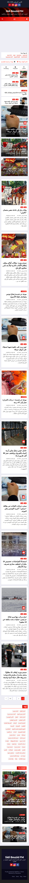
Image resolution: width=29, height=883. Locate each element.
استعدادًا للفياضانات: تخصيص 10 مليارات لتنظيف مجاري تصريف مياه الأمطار (15, 564)
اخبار (17, 81)
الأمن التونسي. (9, 717)
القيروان (18, 726)
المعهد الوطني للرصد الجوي (18, 729)
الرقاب (15, 723)
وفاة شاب (11, 759)
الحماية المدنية (24, 57)
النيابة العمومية (17, 57)
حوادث (7, 741)
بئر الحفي (9, 732)
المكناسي (8, 729)
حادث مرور (9, 55)
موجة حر (23, 756)
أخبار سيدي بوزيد (9, 57)
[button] (2, 19)
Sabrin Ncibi (9, 134)
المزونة (12, 726)
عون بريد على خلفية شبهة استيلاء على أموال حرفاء (14, 837)
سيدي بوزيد (19, 55)
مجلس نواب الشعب (20, 753)
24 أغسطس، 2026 (21, 153)
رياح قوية (14, 744)
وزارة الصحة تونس (14, 756)
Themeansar (18, 873)
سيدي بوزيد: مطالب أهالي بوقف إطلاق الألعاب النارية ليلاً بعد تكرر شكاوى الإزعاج (10, 85)
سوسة (23, 747)
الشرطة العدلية (7, 723)
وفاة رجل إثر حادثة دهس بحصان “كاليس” (15, 782)
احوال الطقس (24, 90)
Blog (21, 876)
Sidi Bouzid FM (14, 11)
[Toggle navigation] (14, 19)
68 (10, 698)
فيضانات (11, 750)
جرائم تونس (12, 735)
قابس (5, 750)
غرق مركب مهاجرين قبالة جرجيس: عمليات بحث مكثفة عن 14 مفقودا (15, 619)
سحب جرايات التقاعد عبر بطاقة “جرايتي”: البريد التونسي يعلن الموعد (15, 508)
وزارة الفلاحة (22, 759)
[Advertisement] (14, 36)
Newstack (11, 873)
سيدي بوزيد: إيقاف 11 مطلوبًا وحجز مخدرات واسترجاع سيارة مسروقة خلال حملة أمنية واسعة (15, 674)
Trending (6, 68)
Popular (15, 68)
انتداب (14, 732)
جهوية (14, 81)
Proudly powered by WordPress (12, 871)
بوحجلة (23, 735)
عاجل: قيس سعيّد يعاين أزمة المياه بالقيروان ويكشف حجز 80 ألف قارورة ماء (15, 453)
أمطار (16, 717)
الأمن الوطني (22, 720)
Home (24, 876)
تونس (14, 55)
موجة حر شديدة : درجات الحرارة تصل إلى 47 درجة (16, 130)
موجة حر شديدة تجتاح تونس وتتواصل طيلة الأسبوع (16, 819)
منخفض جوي (11, 753)
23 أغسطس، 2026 (21, 133)
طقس (23, 750)
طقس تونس (17, 750)
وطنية (14, 99)
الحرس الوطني (13, 720)
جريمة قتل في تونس (13, 738)
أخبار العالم (22, 711)
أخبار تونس (25, 55)
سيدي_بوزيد (17, 747)
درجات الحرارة (21, 744)
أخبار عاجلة (22, 717)
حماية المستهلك (14, 741)
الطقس (23, 726)
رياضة (8, 744)
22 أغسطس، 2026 (21, 569)
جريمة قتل (22, 738)
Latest (24, 68)
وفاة (16, 759)
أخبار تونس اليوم (21, 714)
